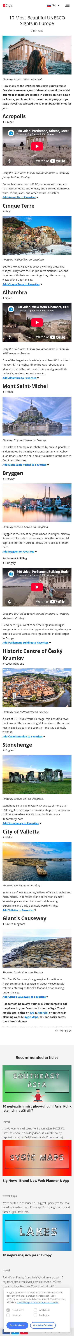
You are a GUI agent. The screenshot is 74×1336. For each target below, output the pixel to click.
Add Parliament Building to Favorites (25, 642)
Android (43, 1012)
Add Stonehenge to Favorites (21, 823)
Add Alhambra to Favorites (19, 378)
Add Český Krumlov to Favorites (23, 736)
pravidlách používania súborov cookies (37, 1302)
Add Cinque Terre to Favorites (21, 284)
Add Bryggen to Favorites (18, 551)
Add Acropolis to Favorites (19, 197)
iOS (32, 1012)
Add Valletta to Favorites (18, 910)
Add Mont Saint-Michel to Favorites (25, 464)
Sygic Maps (31, 1017)
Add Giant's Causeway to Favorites (24, 996)
